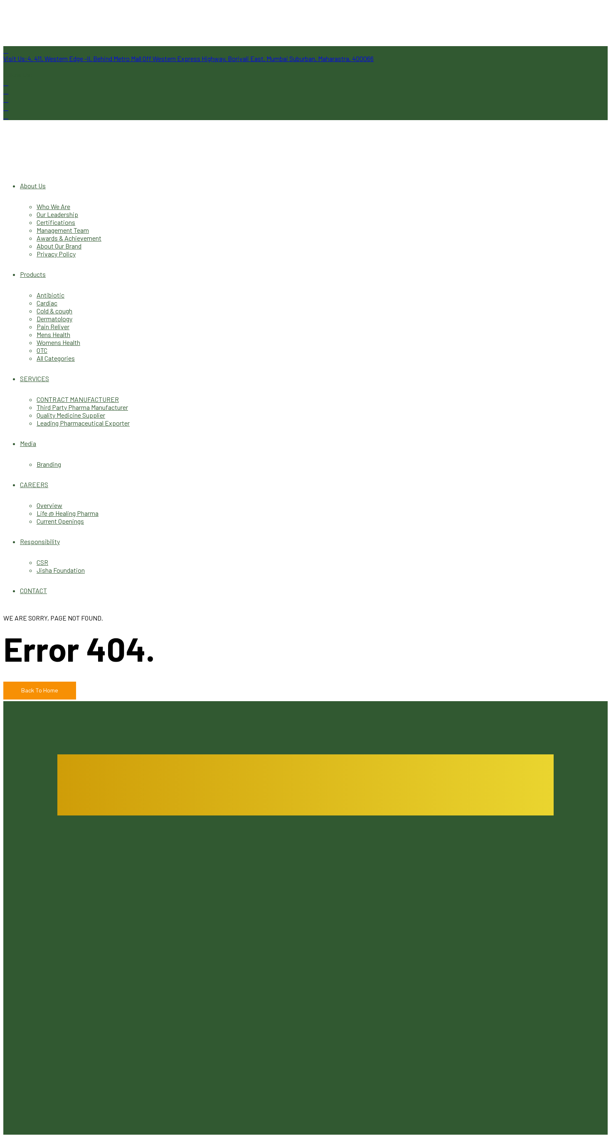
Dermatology (54, 319)
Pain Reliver (53, 326)
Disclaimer (457, 917)
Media (28, 443)
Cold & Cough (91, 1082)
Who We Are (53, 206)
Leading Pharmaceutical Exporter (83, 423)
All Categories (56, 358)
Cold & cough (54, 311)
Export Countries (282, 925)
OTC (42, 350)
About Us (33, 186)
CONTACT (33, 590)
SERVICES (34, 378)
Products (33, 274)
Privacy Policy (56, 254)
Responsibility (40, 541)
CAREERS (34, 484)
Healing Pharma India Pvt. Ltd (118, 947)
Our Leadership (57, 214)
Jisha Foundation (61, 570)
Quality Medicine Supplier (71, 415)
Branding (49, 464)
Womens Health (58, 342)
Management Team (63, 230)
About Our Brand (59, 246)
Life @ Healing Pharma (68, 513)
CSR (42, 562)
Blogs (265, 885)
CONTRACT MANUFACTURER (78, 399)
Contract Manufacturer (474, 885)
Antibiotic (50, 295)
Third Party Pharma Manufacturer (82, 407)
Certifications (56, 222)
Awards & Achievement (69, 238)
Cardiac (47, 303)
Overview (49, 505)
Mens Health (53, 334)
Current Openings (60, 521)
